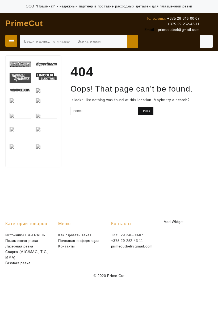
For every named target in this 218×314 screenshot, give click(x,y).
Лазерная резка (19, 246)
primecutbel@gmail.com (179, 30)
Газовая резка (17, 263)
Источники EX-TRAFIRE (26, 235)
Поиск (132, 41)
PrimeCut (24, 23)
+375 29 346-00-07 (183, 18)
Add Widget (174, 222)
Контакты (66, 246)
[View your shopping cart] (206, 41)
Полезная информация (78, 241)
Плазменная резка (21, 241)
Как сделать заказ (74, 235)
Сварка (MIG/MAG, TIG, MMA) (26, 254)
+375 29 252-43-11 (183, 24)
